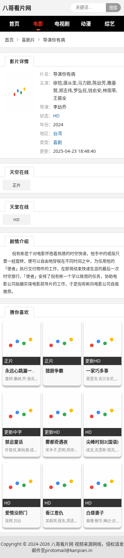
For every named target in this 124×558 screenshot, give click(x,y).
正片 (16, 185)
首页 (14, 23)
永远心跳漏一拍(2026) (27, 371)
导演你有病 (54, 40)
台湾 (57, 133)
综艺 (110, 23)
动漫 (86, 23)
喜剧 (57, 142)
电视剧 (62, 23)
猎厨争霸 (54, 371)
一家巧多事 (97, 371)
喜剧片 (28, 40)
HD (16, 219)
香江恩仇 (54, 513)
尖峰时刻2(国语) (102, 442)
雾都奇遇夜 (56, 442)
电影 (38, 23)
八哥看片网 (62, 544)
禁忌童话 (14, 442)
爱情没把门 (16, 513)
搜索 (113, 7)
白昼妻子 (95, 513)
